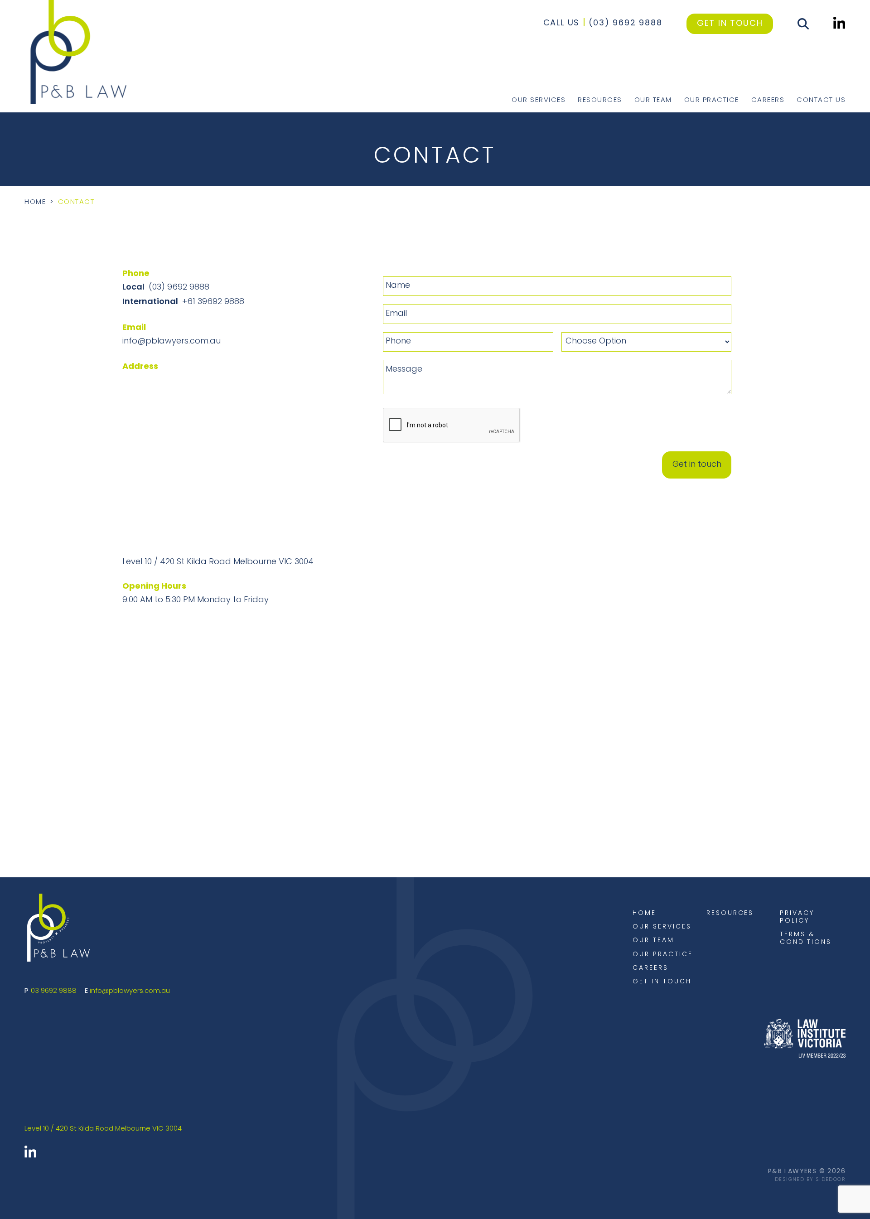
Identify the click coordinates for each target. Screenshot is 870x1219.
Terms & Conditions (805, 938)
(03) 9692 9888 (179, 288)
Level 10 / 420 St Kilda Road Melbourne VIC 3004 (218, 562)
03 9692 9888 (54, 991)
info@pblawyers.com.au (171, 342)
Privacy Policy (797, 917)
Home (35, 202)
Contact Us (821, 100)
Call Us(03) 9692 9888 (602, 23)
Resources (600, 100)
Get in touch (730, 23)
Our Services (539, 100)
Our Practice (711, 100)
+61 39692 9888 (213, 302)
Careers (768, 100)
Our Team (653, 100)
